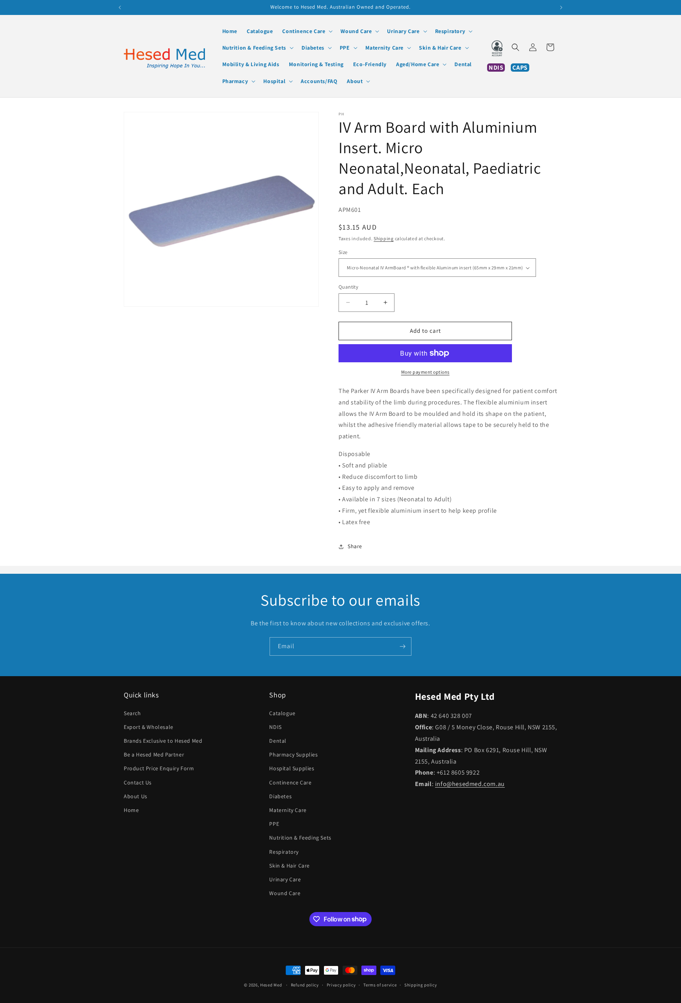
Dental (278, 740)
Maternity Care (287, 809)
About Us (135, 795)
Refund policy (305, 984)
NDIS (275, 726)
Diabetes (280, 795)
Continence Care (290, 782)
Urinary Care (285, 878)
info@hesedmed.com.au (470, 783)
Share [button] (355, 546)
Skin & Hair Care (289, 865)
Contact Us (138, 782)
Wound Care (284, 892)
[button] (306, 31)
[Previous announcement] (119, 7)
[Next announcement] (561, 7)
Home (131, 809)
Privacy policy (341, 984)
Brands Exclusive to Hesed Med (163, 740)
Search (132, 712)
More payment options (425, 372)
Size (343, 252)
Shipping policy (420, 984)
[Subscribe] (402, 646)
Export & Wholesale (148, 726)
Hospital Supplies (291, 768)
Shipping (384, 238)
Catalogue (282, 712)
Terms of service (379, 984)
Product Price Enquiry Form (159, 768)
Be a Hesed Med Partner (154, 754)
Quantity (348, 287)
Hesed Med (271, 985)
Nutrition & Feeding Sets (300, 837)
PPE (274, 823)
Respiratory (284, 851)
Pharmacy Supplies (293, 754)
